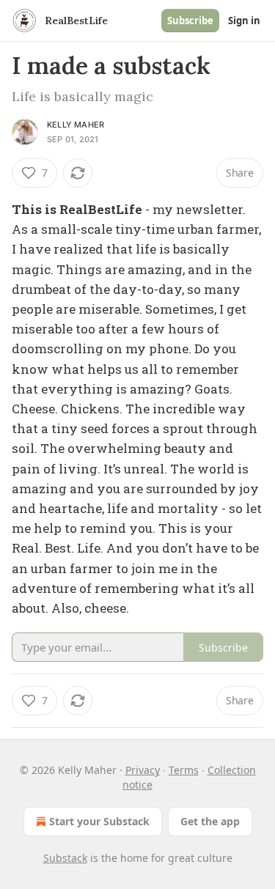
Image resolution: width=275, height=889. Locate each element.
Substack (65, 858)
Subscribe (190, 20)
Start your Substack (99, 821)
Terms (184, 770)
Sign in (244, 20)
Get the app (210, 821)
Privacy (142, 770)
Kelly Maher (75, 124)
